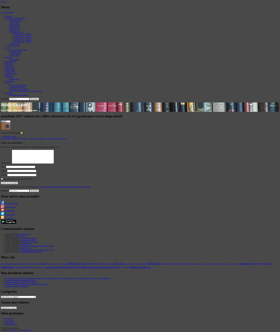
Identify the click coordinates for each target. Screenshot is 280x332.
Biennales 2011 (15, 44)
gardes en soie (170, 264)
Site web (4, 175)
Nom (3, 167)
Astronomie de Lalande (28, 240)
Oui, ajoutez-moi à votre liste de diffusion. (17, 179)
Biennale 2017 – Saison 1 (23, 34)
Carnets (7, 48)
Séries (7, 83)
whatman (127, 267)
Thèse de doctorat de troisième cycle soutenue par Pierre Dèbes (27, 284)
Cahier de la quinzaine (17, 87)
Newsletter (9, 318)
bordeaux (37, 263)
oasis (272, 264)
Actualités (8, 16)
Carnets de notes (15, 52)
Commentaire (6, 163)
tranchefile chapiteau (87, 267)
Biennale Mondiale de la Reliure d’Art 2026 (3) (21, 282)
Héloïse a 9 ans (25, 234)
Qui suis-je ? (9, 320)
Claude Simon (10, 71)
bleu (33, 264)
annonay (3, 263)
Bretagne (49, 263)
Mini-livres (9, 58)
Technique (8, 93)
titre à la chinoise (40, 267)
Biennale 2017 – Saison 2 (23, 36)
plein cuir (7, 267)
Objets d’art (9, 77)
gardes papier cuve (183, 264)
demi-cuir (119, 263)
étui (148, 267)
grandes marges (196, 264)
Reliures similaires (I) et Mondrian (17, 286)
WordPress (13, 330)
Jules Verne (9, 65)
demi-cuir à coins (141, 264)
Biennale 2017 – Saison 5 (23, 42)
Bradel (43, 263)
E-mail (4, 171)
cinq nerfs (98, 263)
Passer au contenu (7, 12)
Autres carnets (14, 56)
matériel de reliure (223, 263)
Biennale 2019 (15, 30)
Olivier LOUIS (16, 139)
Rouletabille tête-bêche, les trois (31, 252)
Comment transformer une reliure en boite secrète (37, 246)
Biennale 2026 (15, 22)
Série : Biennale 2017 (17, 32)
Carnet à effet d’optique (28, 238)
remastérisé (17, 267)
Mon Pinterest (9, 211)
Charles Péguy (10, 69)
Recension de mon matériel (19, 89)
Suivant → (14, 137)
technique (30, 267)
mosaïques (244, 263)
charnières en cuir (77, 263)
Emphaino (27, 330)
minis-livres (232, 263)
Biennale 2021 (15, 28)
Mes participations (16, 20)
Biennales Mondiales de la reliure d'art (19, 264)
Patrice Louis (9, 67)
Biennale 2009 (15, 46)
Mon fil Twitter (9, 214)
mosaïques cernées (258, 264)
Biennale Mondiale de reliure (15, 18)
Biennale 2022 (15, 26)
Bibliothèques (14, 60)
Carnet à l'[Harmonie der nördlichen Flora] (20, 280)
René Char (9, 63)
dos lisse (154, 263)
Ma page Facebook (11, 203)
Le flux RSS (8, 218)
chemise (90, 264)
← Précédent (5, 137)
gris (202, 263)
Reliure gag (9, 75)
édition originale (138, 267)
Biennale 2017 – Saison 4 (23, 40)
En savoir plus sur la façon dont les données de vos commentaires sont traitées (63, 187)
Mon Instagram (9, 207)
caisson (65, 264)
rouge (23, 267)
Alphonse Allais (10, 61)
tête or (117, 267)
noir (268, 263)
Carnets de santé (15, 54)
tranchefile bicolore (66, 266)
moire (237, 264)
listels (217, 264)
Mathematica (9, 81)
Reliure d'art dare (14, 104)
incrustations (207, 263)
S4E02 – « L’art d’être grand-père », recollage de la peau (41, 139)
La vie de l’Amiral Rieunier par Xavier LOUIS (26, 91)
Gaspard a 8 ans (25, 244)
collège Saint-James (108, 264)
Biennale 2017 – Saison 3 (23, 38)
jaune (212, 264)
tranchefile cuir (106, 266)
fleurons (161, 264)
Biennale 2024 (15, 24)
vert (122, 267)
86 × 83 (64, 139)
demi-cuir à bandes (129, 263)
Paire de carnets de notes (18, 50)
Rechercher (5, 99)
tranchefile (50, 267)
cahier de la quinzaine (57, 264)
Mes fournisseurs (11, 324)
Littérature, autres (11, 73)
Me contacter (9, 322)
